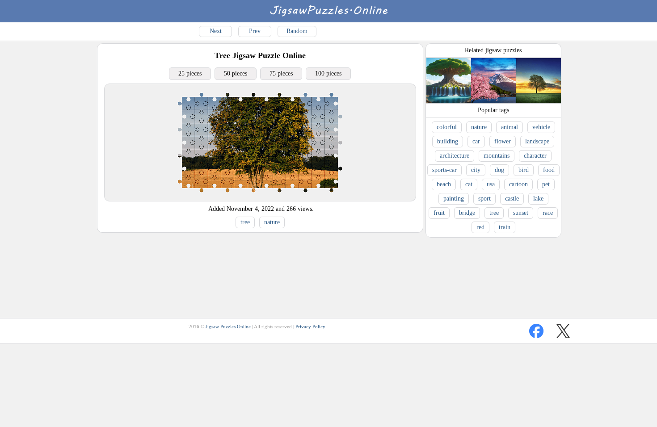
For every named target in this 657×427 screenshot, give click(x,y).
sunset (520, 212)
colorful (447, 127)
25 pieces (190, 73)
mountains (497, 155)
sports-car (444, 170)
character (535, 155)
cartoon (518, 184)
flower (502, 141)
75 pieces (281, 73)
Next (216, 31)
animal (509, 127)
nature (272, 222)
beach (444, 184)
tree (245, 222)
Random (296, 31)
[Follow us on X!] (563, 330)
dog (499, 170)
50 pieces (235, 73)
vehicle (541, 127)
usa (491, 184)
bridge (467, 212)
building (447, 141)
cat (468, 184)
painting (453, 198)
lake (538, 198)
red (480, 227)
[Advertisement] (259, 257)
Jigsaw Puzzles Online (228, 326)
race (548, 212)
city (475, 170)
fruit (439, 212)
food (549, 170)
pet (546, 184)
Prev (255, 31)
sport (484, 198)
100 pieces (328, 73)
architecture (454, 155)
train (504, 227)
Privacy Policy (310, 326)
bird (523, 170)
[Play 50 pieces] (260, 199)
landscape (537, 141)
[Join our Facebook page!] (536, 330)
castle (512, 198)
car (476, 141)
